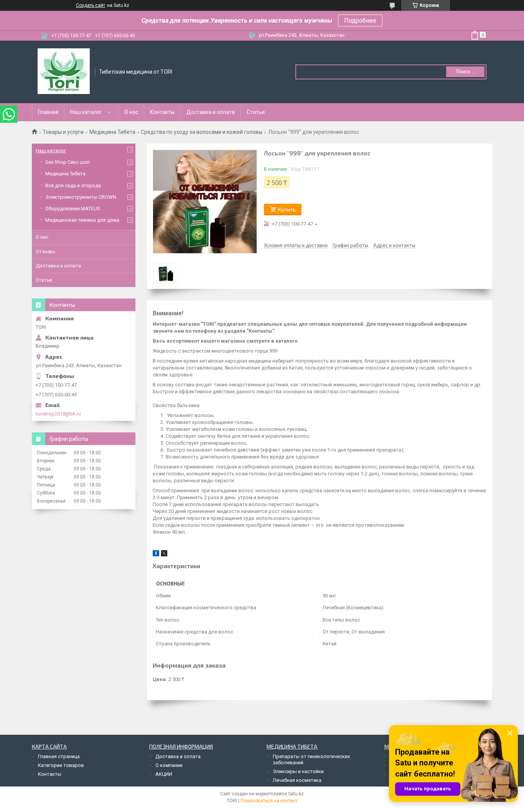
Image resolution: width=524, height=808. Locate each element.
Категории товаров (61, 765)
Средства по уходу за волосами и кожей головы (201, 132)
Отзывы (45, 251)
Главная (48, 112)
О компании (169, 765)
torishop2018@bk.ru (58, 414)
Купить (287, 209)
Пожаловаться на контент (269, 800)
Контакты (162, 112)
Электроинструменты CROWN (80, 197)
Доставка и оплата (210, 112)
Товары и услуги (63, 132)
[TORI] (64, 71)
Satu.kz (296, 793)
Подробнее (360, 20)
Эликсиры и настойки (298, 771)
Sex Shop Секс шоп (67, 162)
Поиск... (465, 71)
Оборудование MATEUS (72, 208)
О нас (131, 112)
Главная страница (59, 756)
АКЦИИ (163, 774)
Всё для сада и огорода (73, 185)
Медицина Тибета (112, 132)
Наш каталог (86, 112)
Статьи (256, 112)
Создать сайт (90, 5)
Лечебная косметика (297, 780)
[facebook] (156, 554)
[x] (164, 554)
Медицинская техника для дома (82, 220)
